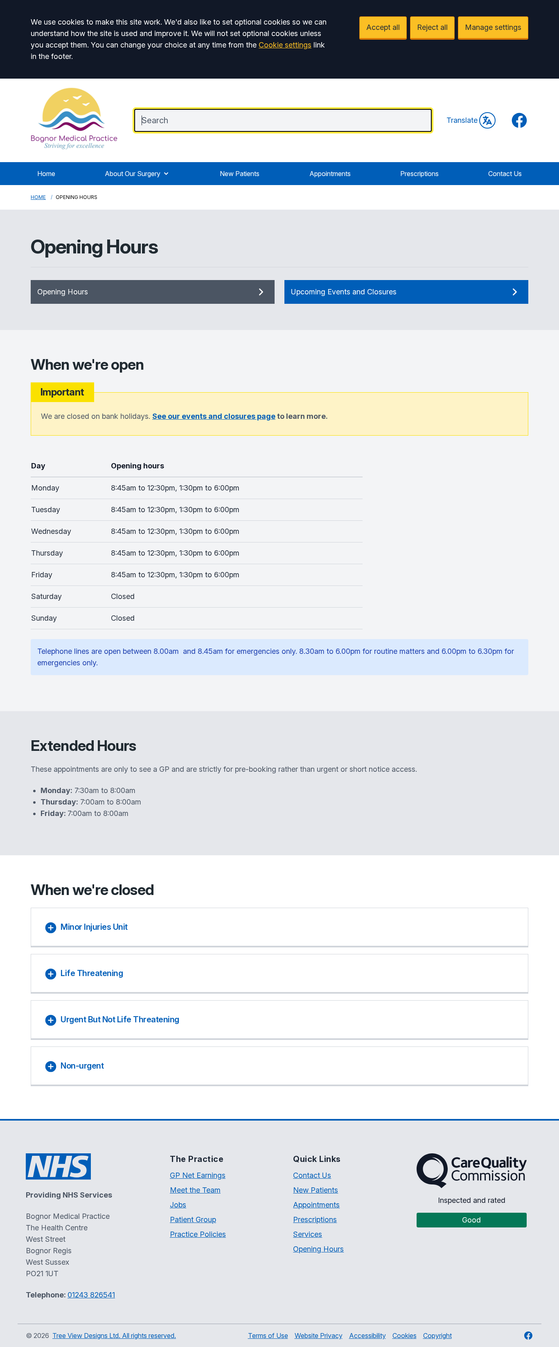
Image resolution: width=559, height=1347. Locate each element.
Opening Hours (62, 291)
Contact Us (505, 174)
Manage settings (493, 27)
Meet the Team (195, 1190)
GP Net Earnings (197, 1175)
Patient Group (193, 1219)
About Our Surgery (132, 174)
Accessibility (367, 1335)
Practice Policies (198, 1234)
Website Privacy (319, 1335)
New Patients (239, 174)
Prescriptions (419, 174)
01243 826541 (91, 1294)
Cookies (404, 1335)
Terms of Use (268, 1335)
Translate (462, 120)
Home (46, 174)
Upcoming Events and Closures (344, 291)
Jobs (178, 1204)
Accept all (383, 27)
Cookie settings (285, 45)
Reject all (432, 27)
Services (307, 1234)
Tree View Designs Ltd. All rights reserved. (114, 1335)
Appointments (330, 174)
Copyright (437, 1335)
